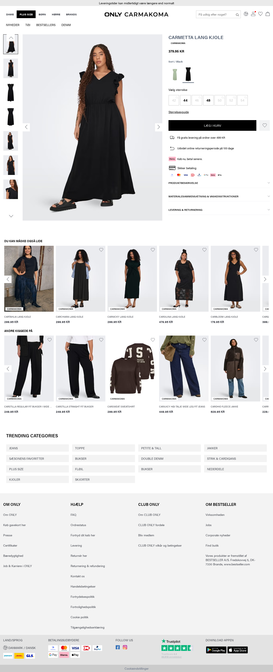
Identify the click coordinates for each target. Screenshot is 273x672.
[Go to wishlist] (260, 15)
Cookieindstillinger (137, 668)
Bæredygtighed (13, 555)
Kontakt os (78, 576)
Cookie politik (79, 617)
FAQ (73, 514)
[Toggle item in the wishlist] (264, 125)
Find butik (212, 545)
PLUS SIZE (16, 469)
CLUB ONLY (148, 504)
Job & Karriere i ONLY (17, 566)
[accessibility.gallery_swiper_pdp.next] (11, 216)
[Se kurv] (268, 14)
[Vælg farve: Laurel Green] (175, 74)
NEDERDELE (215, 469)
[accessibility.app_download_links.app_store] (237, 653)
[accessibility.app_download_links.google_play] (216, 653)
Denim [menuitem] (66, 25)
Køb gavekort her (14, 525)
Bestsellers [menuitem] (45, 25)
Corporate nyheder (218, 535)
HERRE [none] (56, 14)
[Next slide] (265, 279)
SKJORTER (82, 479)
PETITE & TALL (151, 448)
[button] (136, 3)
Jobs (209, 525)
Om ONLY (11, 504)
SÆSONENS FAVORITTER (26, 458)
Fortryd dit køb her (83, 535)
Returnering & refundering (88, 566)
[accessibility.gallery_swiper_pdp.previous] (11, 37)
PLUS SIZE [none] (26, 14)
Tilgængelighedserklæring (88, 627)
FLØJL (79, 469)
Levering (76, 545)
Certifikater (10, 545)
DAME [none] (10, 14)
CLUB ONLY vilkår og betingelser (160, 545)
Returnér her (79, 555)
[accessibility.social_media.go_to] (118, 648)
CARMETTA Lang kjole (195, 37)
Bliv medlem (146, 535)
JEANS (13, 448)
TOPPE (80, 448)
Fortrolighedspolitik (83, 607)
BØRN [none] (42, 14)
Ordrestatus (78, 525)
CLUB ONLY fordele (151, 525)
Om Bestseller (221, 504)
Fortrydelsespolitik (82, 596)
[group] (29, 287)
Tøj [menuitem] (27, 25)
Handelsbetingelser (83, 586)
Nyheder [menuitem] (12, 25)
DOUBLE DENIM (152, 458)
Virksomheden (215, 514)
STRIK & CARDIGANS (221, 458)
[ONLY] (136, 15)
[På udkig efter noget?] (237, 14)
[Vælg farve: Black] (188, 75)
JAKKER (212, 448)
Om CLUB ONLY (149, 514)
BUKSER (80, 458)
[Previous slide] (8, 279)
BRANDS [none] (71, 14)
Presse (7, 535)
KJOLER (14, 479)
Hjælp (77, 504)
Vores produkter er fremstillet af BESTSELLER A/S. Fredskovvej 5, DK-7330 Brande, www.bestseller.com (230, 559)
